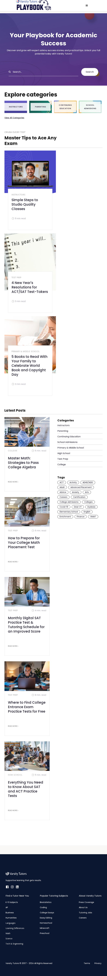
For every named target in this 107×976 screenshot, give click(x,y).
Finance (80, 516)
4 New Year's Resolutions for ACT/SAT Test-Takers (30, 287)
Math (8, 933)
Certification (79, 497)
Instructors (18, 194)
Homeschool (46, 923)
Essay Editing (46, 917)
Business (10, 912)
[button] (87, 5)
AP (7, 907)
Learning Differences (15, 928)
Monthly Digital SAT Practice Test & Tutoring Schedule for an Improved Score (26, 625)
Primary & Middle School (26, 351)
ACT (62, 482)
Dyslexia (91, 506)
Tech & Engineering (14, 943)
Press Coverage (86, 902)
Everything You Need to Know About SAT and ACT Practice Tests (25, 789)
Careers (63, 497)
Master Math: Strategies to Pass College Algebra (23, 462)
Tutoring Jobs (85, 912)
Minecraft (44, 928)
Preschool (44, 933)
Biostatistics (45, 902)
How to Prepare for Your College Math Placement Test (24, 542)
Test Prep (16, 277)
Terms (87, 963)
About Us (83, 907)
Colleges (88, 502)
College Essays (47, 912)
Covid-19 (64, 506)
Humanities (11, 917)
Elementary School (69, 511)
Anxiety (75, 492)
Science (9, 938)
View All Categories (14, 117)
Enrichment (65, 516)
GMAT (93, 516)
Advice (63, 492)
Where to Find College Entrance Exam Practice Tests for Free (27, 707)
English (87, 511)
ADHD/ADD (88, 482)
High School (15, 774)
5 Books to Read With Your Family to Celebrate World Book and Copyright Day (30, 365)
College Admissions (69, 502)
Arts (87, 492)
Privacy (97, 963)
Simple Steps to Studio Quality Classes (25, 204)
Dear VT (78, 506)
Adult (62, 487)
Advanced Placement (81, 487)
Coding (43, 907)
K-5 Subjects (12, 902)
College (12, 450)
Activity (73, 482)
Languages (10, 923)
